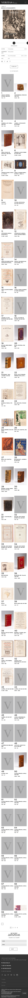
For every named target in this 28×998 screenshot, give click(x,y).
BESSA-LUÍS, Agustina (6, 459)
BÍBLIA (15, 488)
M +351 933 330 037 (6, 968)
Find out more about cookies (6, 993)
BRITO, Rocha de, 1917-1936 (20, 603)
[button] (14, 43)
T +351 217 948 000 (6, 965)
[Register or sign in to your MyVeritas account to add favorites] (12, 75)
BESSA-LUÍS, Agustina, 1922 (20, 429)
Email (3, 944)
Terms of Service (11, 996)
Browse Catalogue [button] (14, 45)
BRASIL (2, 603)
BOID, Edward (4, 575)
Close (24, 993)
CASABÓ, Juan (4, 773)
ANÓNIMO (3, 202)
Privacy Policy (3, 996)
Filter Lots (14, 66)
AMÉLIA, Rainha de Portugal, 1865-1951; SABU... (6, 153)
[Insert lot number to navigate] (11, 71)
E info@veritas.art (5, 962)
